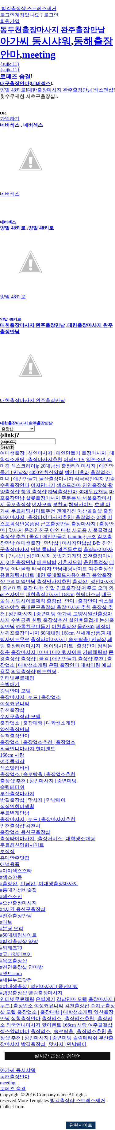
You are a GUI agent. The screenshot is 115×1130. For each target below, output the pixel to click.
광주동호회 (70, 549)
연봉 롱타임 (43, 549)
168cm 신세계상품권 (83, 633)
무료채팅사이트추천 (33, 510)
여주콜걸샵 (12, 761)
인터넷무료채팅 (17, 678)
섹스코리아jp (25, 465)
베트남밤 (46, 562)
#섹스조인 (11, 896)
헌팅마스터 (88, 594)
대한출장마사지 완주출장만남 (59, 89)
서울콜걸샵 (100, 530)
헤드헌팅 (46, 671)
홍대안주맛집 (14, 857)
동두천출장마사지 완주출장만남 (52, 30)
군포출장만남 (55, 523)
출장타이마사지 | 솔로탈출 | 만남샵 (68, 639)
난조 (91, 536)
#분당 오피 (11, 928)
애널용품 (10, 864)
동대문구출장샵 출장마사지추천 (56, 607)
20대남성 (50, 465)
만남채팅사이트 (70, 568)
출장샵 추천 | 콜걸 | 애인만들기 (33, 536)
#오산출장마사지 (18, 902)
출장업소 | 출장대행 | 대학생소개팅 (37, 722)
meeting (39, 54)
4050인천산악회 (46, 472)
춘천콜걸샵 (95, 562)
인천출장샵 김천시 (20, 825)
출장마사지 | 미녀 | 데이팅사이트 (46, 652)
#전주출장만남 (16, 915)
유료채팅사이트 (17, 575)
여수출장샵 (100, 568)
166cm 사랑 (12, 755)
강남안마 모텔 (15, 690)
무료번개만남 (14, 812)
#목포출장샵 (13, 960)
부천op (60, 504)
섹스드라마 (68, 485)
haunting (76, 536)
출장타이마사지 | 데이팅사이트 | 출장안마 (51, 645)
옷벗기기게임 (67, 555)
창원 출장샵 (34, 491)
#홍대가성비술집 (18, 890)
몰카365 (85, 626)
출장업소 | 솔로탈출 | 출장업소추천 (37, 774)
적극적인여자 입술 (95, 478)
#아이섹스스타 (16, 870)
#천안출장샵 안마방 (21, 967)
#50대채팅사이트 (18, 935)
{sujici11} (10, 64)
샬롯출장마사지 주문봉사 (53, 498)
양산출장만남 (14, 729)
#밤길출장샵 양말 (19, 941)
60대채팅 (50, 633)
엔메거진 (66, 510)
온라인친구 (36, 530)
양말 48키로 (13, 89)
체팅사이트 (81, 504)
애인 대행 (60, 530)
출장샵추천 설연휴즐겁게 (70, 620)
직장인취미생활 (17, 806)
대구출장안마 (14, 83)
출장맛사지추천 (54, 581)
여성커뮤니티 (14, 703)
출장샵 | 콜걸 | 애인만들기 (49, 658)
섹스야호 (10, 607)
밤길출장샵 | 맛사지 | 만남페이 (33, 800)
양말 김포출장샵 (63, 588)
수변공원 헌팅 (26, 620)
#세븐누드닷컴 (16, 980)
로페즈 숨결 (15, 76)
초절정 (7, 851)
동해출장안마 (14, 1076)
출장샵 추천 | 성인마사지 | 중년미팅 (38, 780)
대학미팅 (90, 665)
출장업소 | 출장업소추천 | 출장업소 (37, 742)
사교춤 (79, 530)
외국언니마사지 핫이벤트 (27, 748)
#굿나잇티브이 (16, 954)
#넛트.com (11, 973)
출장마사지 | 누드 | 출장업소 (30, 697)
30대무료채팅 (93, 491)
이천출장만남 (21, 562)
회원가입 (10, 21)
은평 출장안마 (64, 665)
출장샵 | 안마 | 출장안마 (72, 600)
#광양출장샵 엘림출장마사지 (31, 992)
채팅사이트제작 (28, 600)
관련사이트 (80, 1125)
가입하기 (10, 118)
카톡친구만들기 (33, 626)
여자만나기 (43, 485)
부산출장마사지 (17, 793)
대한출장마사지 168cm (50, 594)
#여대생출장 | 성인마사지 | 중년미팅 (39, 986)
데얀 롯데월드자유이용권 (63, 575)
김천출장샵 (12, 710)
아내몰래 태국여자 (31, 568)
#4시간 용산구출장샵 (22, 909)
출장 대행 (33, 588)
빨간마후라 (77, 472)
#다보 (6, 922)
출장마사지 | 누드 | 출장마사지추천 (37, 819)
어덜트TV (74, 459)
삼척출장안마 (14, 735)
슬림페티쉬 (12, 787)
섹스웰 (106, 600)
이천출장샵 (64, 626)
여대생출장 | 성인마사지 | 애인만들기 (40, 453)
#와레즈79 (11, 947)
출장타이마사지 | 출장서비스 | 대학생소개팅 (47, 838)
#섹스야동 (11, 877)
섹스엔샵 (103, 89)
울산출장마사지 (56, 478)
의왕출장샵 (23, 671)
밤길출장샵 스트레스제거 (77, 1100)
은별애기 (10, 684)
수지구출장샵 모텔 (20, 716)
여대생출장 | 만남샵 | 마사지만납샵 (53, 543)
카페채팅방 (95, 652)
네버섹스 (41, 83)
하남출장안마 (62, 491)
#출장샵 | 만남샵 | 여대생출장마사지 (39, 883)
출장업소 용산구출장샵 (25, 832)
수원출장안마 (14, 485)
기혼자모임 (70, 562)
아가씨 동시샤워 (35, 41)
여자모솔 (42, 504)
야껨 (101, 517)
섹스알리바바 (14, 767)
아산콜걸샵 (89, 510)
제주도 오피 (95, 588)
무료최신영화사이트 (22, 845)
